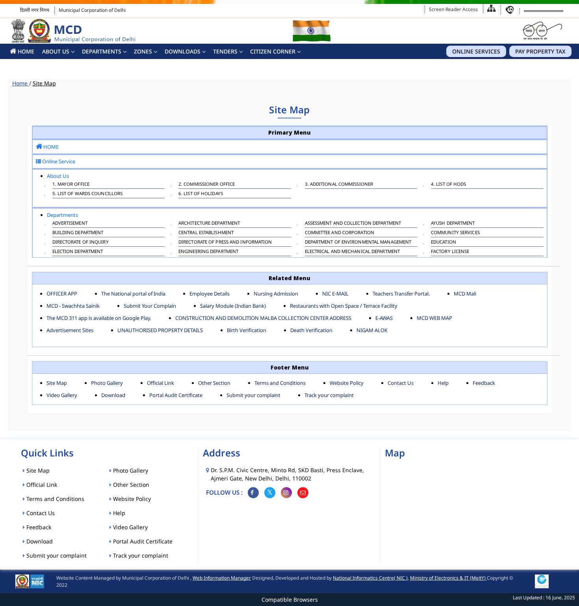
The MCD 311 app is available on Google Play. (98, 317)
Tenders (225, 51)
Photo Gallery (107, 382)
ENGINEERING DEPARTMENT (208, 251)
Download (113, 395)
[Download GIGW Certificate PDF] (542, 580)
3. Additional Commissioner (339, 184)
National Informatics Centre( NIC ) (370, 578)
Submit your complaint (253, 395)
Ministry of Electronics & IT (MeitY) (448, 578)
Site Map (56, 382)
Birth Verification (246, 330)
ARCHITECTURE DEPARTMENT (209, 223)
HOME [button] (25, 51)
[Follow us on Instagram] (286, 492)
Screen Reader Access (453, 9)
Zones (143, 51)
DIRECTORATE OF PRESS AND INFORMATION (225, 242)
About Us (55, 51)
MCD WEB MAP (434, 317)
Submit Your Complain (150, 305)
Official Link (160, 382)
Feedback (484, 382)
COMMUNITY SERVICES (455, 232)
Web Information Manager (222, 578)
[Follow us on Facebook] (253, 492)
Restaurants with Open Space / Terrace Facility (343, 305)
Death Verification (311, 330)
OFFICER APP (61, 293)
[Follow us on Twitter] (269, 492)
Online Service (58, 161)
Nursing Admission (276, 293)
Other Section (214, 382)
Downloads (182, 51)
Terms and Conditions (280, 382)
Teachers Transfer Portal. (401, 293)
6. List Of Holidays (200, 193)
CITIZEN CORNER (272, 51)
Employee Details (209, 293)
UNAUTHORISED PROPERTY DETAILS (160, 330)
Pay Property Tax (540, 51)
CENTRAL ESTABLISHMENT (206, 232)
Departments (101, 51)
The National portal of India (133, 293)
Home (20, 83)
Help (443, 382)
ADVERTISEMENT (69, 223)
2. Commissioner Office (206, 184)
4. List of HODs (448, 184)
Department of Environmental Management (358, 242)
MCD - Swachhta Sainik (73, 305)
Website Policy (347, 382)
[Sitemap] (491, 8)
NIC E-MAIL (335, 293)
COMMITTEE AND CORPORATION (340, 232)
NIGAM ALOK (372, 330)
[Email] (302, 492)
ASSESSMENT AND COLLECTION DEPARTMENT (353, 223)
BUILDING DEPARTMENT (78, 232)
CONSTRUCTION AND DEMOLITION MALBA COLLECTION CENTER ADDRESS (263, 317)
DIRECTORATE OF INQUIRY (80, 242)
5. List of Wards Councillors (87, 193)
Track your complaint (329, 395)
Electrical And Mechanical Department (352, 251)
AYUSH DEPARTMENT (453, 223)
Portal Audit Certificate (175, 395)
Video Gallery (61, 395)
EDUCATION (443, 242)
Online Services (476, 51)
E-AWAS (384, 317)
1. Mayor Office (71, 184)
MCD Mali (465, 293)
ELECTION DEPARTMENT (77, 251)
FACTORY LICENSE (450, 251)
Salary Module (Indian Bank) (233, 305)
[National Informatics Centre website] (37, 580)
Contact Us (401, 382)
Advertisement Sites (69, 330)
